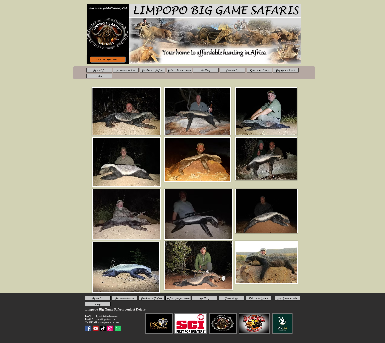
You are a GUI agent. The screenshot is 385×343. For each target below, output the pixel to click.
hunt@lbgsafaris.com (106, 319)
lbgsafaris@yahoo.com (106, 316)
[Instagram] (110, 328)
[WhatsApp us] (118, 328)
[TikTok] (103, 328)
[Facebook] (88, 328)
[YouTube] (96, 328)
